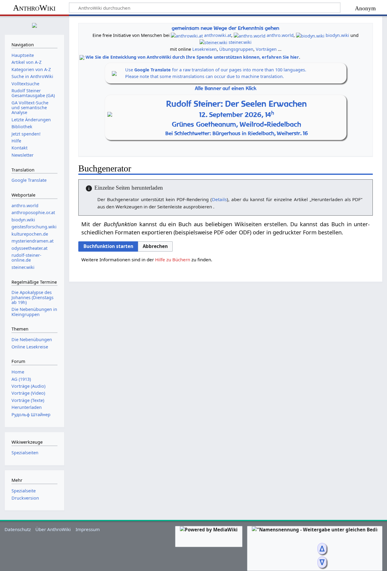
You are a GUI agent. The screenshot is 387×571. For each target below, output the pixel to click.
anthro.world (280, 35)
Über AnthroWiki (53, 529)
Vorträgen (266, 49)
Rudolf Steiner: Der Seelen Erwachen (236, 104)
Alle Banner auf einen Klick (225, 88)
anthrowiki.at (217, 35)
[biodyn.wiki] (310, 35)
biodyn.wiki (337, 35)
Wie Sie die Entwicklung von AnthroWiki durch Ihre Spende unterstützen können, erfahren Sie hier (192, 57)
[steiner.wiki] (213, 42)
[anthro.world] (249, 35)
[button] (155, 246)
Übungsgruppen (236, 49)
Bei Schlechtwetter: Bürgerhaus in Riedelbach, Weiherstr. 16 (236, 133)
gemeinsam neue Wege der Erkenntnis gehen (225, 28)
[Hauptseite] (34, 24)
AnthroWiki (34, 7)
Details (219, 199)
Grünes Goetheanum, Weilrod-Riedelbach (236, 124)
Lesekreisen (204, 49)
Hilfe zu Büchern (172, 259)
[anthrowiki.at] (187, 35)
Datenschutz (18, 529)
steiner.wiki (240, 42)
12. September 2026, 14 (236, 115)
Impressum (88, 529)
